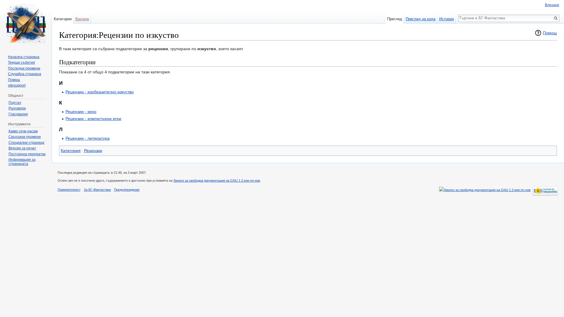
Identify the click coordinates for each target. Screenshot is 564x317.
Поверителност (69, 189)
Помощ (550, 33)
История (446, 19)
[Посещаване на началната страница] (25, 23)
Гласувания (18, 114)
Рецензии (93, 150)
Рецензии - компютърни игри (93, 118)
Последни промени (24, 68)
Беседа (82, 19)
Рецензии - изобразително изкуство (100, 92)
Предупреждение (127, 189)
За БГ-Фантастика (97, 189)
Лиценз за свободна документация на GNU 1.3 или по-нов (216, 180)
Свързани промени (25, 137)
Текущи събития (21, 62)
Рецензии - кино (81, 111)
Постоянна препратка (27, 154)
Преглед (394, 19)
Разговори (17, 108)
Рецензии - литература (88, 138)
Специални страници (26, 143)
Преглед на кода (420, 19)
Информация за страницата (22, 162)
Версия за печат (22, 148)
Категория (70, 150)
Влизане (552, 5)
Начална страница (23, 57)
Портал (15, 103)
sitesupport (17, 85)
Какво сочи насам (23, 131)
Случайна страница (24, 74)
